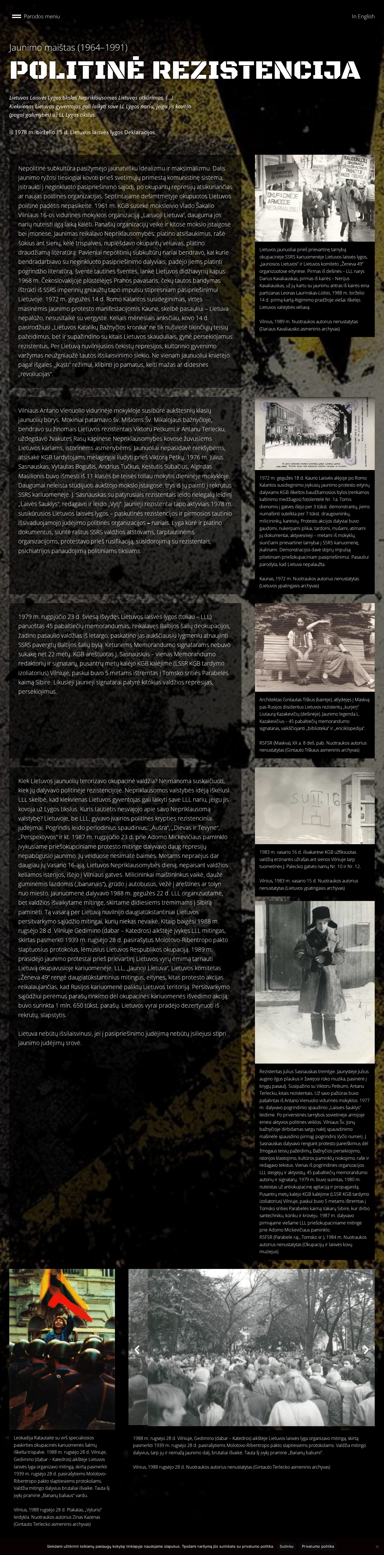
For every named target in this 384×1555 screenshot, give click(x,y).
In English (363, 16)
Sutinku (286, 1546)
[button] (36, 16)
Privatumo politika (318, 1546)
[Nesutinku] (377, 1546)
